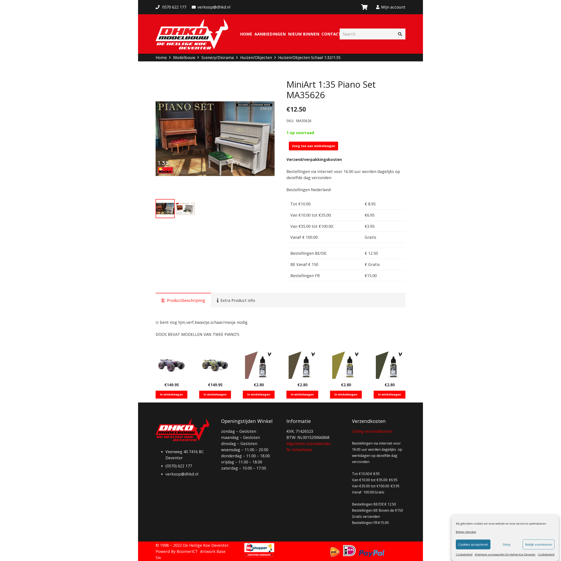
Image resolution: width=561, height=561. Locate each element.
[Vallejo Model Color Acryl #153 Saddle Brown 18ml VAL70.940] (258, 365)
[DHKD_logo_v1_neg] (192, 34)
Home (161, 57)
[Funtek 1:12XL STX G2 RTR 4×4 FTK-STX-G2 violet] (171, 365)
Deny (507, 544)
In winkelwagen (171, 394)
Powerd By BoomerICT (177, 551)
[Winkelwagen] (364, 7)
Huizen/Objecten (256, 57)
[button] (267, 87)
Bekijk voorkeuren (538, 544)
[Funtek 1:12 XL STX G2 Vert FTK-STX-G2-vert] (215, 365)
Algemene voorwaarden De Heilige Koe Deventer (505, 554)
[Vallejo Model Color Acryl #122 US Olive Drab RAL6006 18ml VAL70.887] (302, 365)
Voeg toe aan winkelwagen (313, 146)
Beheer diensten (466, 532)
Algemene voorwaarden (308, 443)
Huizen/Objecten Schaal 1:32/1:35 (309, 57)
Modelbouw (184, 57)
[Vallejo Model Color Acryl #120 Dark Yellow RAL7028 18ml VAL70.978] (346, 365)
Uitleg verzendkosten (372, 431)
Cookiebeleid (464, 554)
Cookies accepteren (473, 544)
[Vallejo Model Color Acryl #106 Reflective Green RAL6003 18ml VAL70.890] (389, 365)
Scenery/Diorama (217, 57)
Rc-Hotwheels (299, 449)
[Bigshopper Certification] (259, 558)
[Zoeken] (399, 33)
